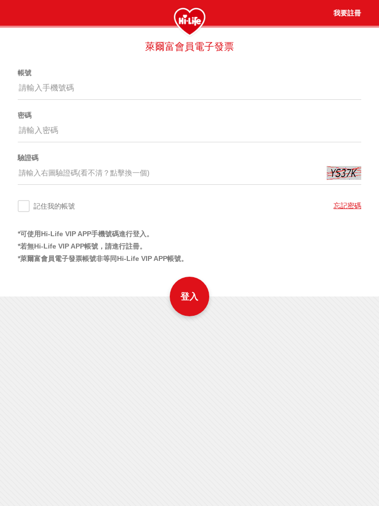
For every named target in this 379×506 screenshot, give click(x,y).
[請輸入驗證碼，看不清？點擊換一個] (344, 173)
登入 (189, 296)
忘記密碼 (347, 206)
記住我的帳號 (54, 206)
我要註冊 (347, 13)
